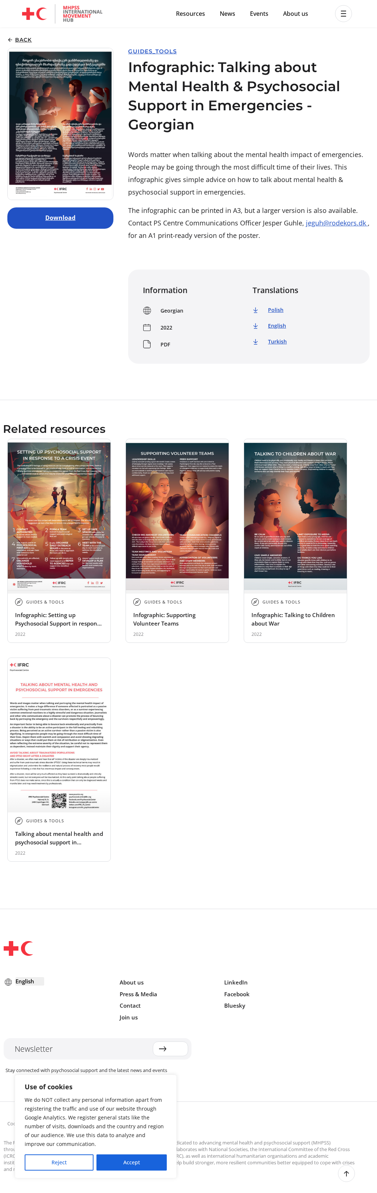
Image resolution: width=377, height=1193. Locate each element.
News (227, 14)
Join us (129, 1017)
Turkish (277, 341)
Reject (59, 1162)
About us (295, 14)
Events (259, 14)
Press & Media (138, 994)
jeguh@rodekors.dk (337, 222)
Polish (275, 309)
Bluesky (234, 1005)
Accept (131, 1162)
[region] (96, 1126)
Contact (130, 1005)
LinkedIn (236, 982)
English (277, 325)
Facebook (237, 994)
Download (60, 218)
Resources (190, 14)
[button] (343, 13)
